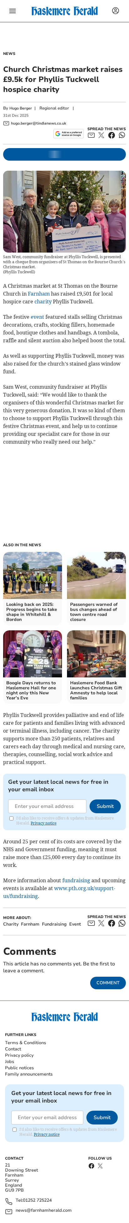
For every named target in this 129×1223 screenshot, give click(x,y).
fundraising (76, 880)
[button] (12, 11)
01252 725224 (37, 1200)
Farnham (39, 294)
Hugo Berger (20, 108)
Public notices (19, 1068)
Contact (13, 1049)
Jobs (9, 1062)
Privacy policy (19, 1055)
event (37, 317)
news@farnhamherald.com (44, 1210)
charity (43, 301)
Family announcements (29, 1074)
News (9, 53)
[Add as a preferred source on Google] (68, 133)
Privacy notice (43, 823)
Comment (108, 983)
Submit (105, 806)
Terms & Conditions (25, 1043)
